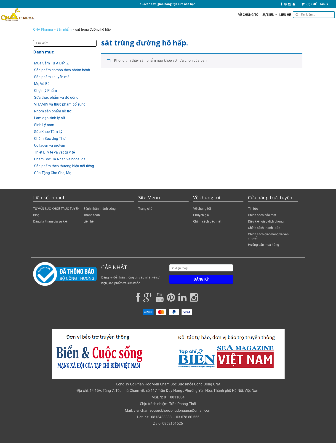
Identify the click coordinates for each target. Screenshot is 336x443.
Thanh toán (91, 215)
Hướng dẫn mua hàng (263, 245)
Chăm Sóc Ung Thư (50, 138)
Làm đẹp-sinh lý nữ (49, 118)
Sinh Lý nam (44, 125)
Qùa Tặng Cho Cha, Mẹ (52, 173)
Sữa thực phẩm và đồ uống (56, 97)
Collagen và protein (49, 145)
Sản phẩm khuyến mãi (52, 77)
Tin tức (253, 208)
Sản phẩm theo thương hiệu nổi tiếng (64, 166)
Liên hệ (285, 14)
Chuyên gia (201, 215)
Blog (36, 215)
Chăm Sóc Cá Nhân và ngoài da (59, 159)
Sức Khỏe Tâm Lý (48, 132)
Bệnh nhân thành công (99, 208)
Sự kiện (269, 14)
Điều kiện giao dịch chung (266, 221)
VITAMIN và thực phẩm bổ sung (59, 104)
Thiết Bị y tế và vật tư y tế (54, 152)
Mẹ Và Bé (41, 84)
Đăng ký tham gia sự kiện (51, 221)
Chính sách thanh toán (264, 228)
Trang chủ (145, 208)
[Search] (313, 15)
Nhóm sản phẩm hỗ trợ (52, 111)
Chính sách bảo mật (207, 221)
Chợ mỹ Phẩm (45, 90)
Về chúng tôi (248, 14)
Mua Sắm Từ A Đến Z (51, 63)
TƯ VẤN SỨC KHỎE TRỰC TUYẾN (56, 208)
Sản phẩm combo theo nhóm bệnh (62, 70)
